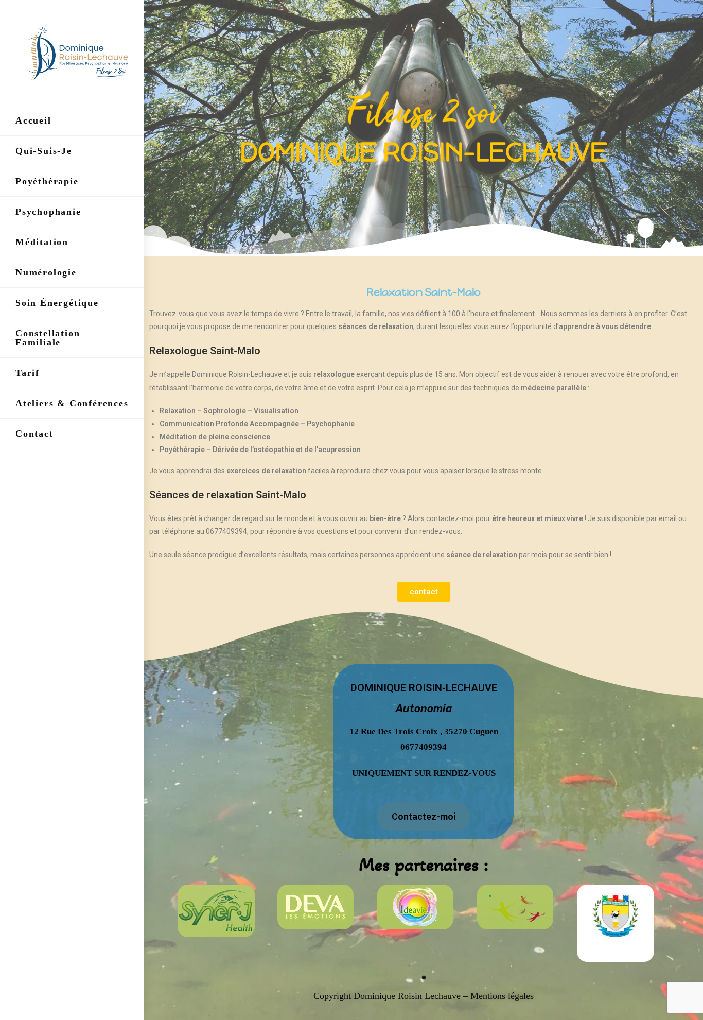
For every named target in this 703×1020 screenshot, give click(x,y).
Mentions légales (501, 996)
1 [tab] (423, 977)
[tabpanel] (225, 911)
